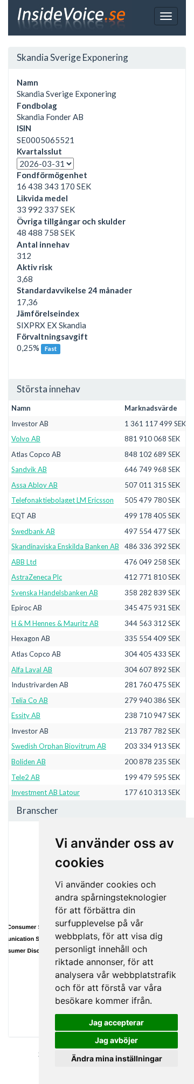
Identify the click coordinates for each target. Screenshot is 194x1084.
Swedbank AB (33, 531)
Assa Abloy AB (34, 485)
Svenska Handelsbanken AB (54, 592)
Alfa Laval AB (31, 669)
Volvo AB (25, 438)
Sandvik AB (29, 469)
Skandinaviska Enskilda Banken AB (65, 546)
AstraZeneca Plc (36, 577)
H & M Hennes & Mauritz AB (55, 623)
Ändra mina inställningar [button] (116, 1058)
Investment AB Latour (45, 792)
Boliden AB (28, 761)
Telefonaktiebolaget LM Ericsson (62, 500)
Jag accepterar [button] (116, 1022)
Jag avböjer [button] (116, 1040)
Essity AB (25, 715)
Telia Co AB (29, 700)
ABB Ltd (24, 562)
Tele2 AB (25, 777)
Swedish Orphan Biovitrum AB (58, 746)
